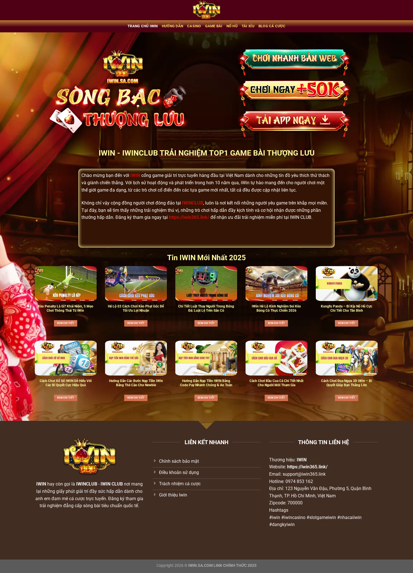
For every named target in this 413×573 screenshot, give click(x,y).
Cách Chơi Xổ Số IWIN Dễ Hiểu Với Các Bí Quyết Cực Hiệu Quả (66, 383)
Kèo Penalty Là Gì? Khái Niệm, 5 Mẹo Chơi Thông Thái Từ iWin (65, 308)
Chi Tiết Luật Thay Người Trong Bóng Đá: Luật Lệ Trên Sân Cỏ (206, 308)
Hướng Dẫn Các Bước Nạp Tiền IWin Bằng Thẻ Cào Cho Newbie (136, 383)
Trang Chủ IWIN (143, 26)
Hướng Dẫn (172, 26)
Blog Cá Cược (271, 26)
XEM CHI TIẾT (65, 323)
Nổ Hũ (232, 26)
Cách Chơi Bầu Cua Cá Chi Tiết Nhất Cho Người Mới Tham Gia (276, 383)
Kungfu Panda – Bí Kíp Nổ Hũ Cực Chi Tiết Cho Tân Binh (346, 308)
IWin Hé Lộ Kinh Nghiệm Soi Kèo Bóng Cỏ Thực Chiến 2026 (276, 308)
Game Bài (214, 26)
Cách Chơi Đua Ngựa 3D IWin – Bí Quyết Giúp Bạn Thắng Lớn (346, 383)
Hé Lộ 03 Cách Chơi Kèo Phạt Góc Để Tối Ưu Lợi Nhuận (136, 308)
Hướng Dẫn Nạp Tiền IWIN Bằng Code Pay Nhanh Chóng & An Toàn (206, 383)
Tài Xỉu (248, 26)
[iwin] (207, 10)
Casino (194, 26)
